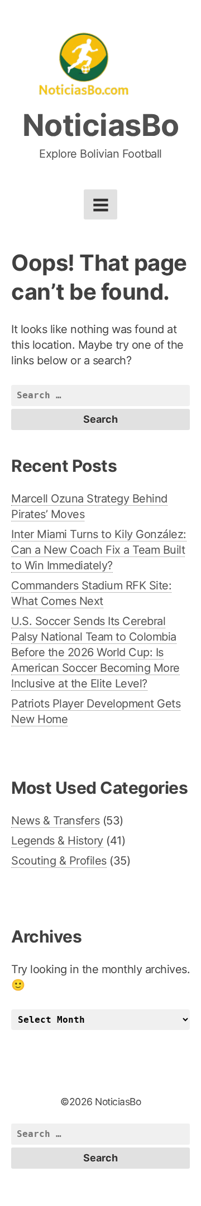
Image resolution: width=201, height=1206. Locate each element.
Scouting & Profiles (59, 860)
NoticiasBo (100, 125)
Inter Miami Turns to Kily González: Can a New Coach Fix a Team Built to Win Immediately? (98, 550)
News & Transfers (55, 820)
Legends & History (57, 840)
